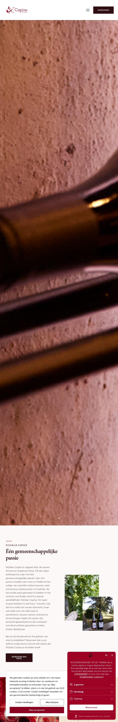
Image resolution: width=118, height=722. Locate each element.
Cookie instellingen (24, 702)
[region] (37, 693)
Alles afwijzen (52, 702)
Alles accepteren (37, 710)
